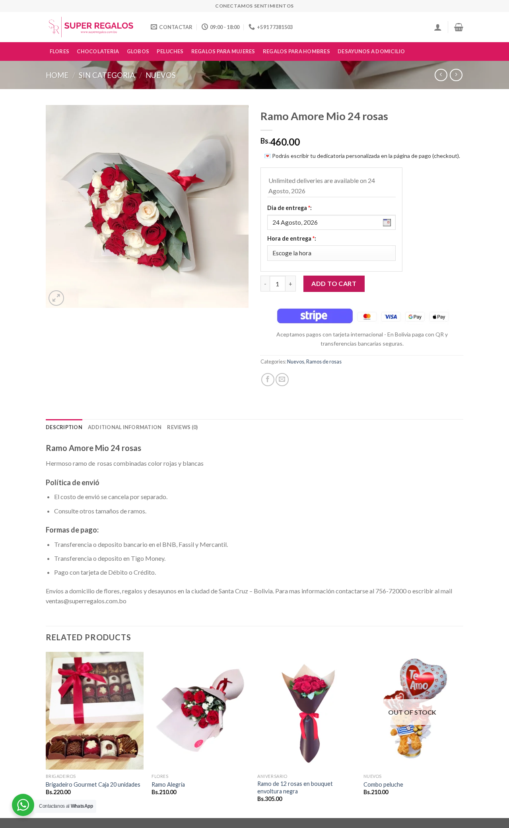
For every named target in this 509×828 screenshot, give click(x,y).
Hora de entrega (291, 238)
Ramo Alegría (168, 784)
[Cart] (458, 27)
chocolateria (98, 51)
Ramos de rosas (324, 361)
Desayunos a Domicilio (371, 51)
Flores (60, 51)
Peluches (170, 51)
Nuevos (161, 75)
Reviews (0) (182, 427)
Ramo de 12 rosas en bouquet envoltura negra (295, 787)
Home (57, 75)
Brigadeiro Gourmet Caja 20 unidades (93, 784)
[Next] (461, 734)
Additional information (125, 427)
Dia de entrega (289, 207)
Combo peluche (383, 784)
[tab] (64, 427)
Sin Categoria (107, 75)
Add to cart (333, 283)
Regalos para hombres (296, 51)
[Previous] (46, 734)
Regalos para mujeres (223, 51)
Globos (138, 51)
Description (64, 427)
